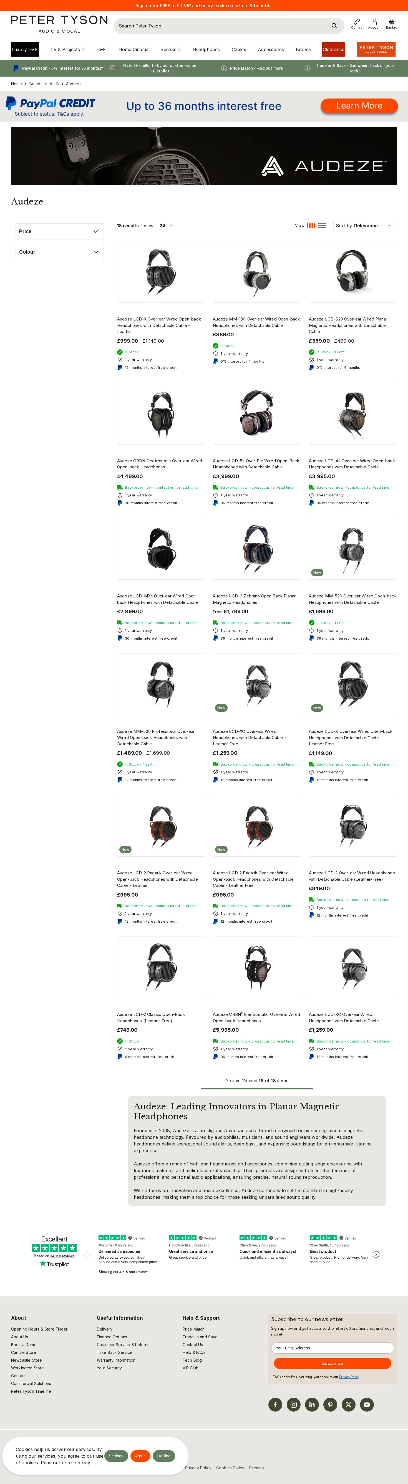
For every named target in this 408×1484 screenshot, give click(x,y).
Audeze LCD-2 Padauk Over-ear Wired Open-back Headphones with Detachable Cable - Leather (157, 879)
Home (16, 83)
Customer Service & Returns (123, 1344)
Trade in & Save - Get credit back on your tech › (355, 68)
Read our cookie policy (65, 1462)
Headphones (206, 49)
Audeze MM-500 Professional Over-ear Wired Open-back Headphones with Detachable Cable (156, 737)
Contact (18, 1375)
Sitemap (256, 1467)
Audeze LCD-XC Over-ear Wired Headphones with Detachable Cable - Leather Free (249, 737)
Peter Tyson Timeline (31, 1391)
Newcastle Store (26, 1360)
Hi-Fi (101, 49)
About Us (19, 1336)
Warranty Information (116, 1360)
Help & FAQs (194, 1352)
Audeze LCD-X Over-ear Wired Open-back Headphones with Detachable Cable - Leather (159, 325)
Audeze (73, 83)
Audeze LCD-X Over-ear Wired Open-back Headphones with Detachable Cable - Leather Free (351, 737)
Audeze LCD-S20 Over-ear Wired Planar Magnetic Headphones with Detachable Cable (348, 325)
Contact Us (193, 1344)
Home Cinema (134, 49)
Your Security (109, 1368)
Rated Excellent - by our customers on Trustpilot (159, 68)
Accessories (271, 49)
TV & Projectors (67, 49)
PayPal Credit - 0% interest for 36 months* (62, 68)
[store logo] (59, 24)
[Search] (334, 26)
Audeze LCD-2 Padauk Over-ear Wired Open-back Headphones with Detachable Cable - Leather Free (253, 879)
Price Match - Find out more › (258, 68)
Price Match (194, 1329)
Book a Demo (24, 1344)
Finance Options (112, 1336)
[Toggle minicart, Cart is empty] (391, 22)
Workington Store (27, 1368)
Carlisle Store (23, 1352)
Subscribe (332, 1363)
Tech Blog (192, 1360)
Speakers (170, 49)
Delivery (104, 1329)
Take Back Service (115, 1352)
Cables (239, 49)
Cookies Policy (230, 1467)
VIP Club (190, 1368)
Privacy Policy (349, 1377)
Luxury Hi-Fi (25, 49)
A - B (54, 83)
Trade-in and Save (200, 1336)
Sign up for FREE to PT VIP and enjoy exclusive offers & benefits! (204, 5)
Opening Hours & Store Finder (39, 1329)
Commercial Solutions (31, 1383)
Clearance (333, 49)
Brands (303, 49)
